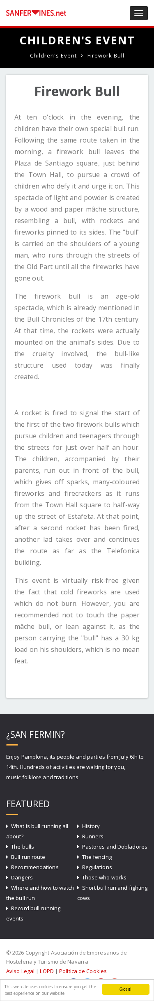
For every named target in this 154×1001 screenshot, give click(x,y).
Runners (93, 836)
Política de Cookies (83, 971)
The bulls (22, 846)
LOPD (46, 971)
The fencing (97, 857)
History (91, 826)
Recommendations (35, 867)
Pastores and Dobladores (114, 846)
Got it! (125, 989)
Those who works (104, 877)
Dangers (22, 877)
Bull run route (28, 857)
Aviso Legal (20, 971)
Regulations (97, 867)
